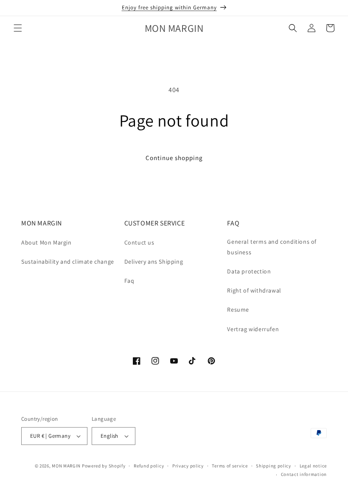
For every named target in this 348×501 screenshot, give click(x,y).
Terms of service (229, 466)
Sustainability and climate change (67, 261)
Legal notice (313, 466)
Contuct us (139, 242)
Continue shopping (174, 158)
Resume (238, 309)
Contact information (304, 474)
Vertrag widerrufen (253, 329)
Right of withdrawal (254, 290)
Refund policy (149, 466)
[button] (17, 28)
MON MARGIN (66, 466)
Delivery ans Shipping (153, 261)
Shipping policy (273, 466)
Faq (129, 280)
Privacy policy (188, 466)
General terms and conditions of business (272, 247)
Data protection (249, 271)
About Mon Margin (46, 242)
